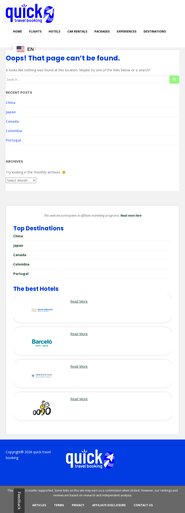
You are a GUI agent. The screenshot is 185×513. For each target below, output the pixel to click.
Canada (12, 121)
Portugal (13, 140)
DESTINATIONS (155, 31)
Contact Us (143, 505)
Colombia (14, 130)
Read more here (130, 215)
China (10, 102)
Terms (59, 505)
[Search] (174, 79)
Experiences (126, 31)
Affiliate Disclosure (109, 505)
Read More (79, 301)
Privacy (78, 505)
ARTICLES (39, 505)
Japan (11, 112)
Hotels (54, 31)
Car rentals (77, 31)
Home (17, 31)
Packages (102, 31)
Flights (35, 31)
